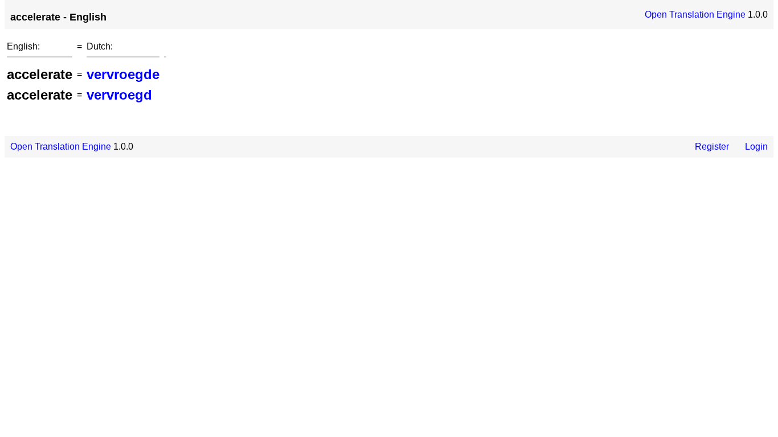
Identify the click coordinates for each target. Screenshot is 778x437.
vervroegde (123, 74)
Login (756, 146)
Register (712, 146)
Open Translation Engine (695, 14)
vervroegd (119, 94)
